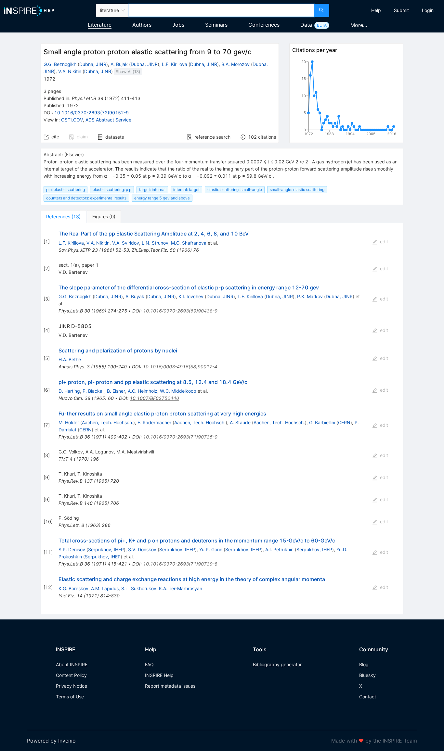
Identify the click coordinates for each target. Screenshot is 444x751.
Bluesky (367, 675)
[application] (346, 99)
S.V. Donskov (142, 549)
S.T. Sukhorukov (138, 588)
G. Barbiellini (322, 422)
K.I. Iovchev (190, 296)
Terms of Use (70, 696)
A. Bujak (119, 64)
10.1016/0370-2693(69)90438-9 (180, 310)
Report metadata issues (170, 686)
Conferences (264, 24)
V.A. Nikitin (69, 71)
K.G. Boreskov (73, 588)
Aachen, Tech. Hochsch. (107, 422)
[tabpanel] (222, 418)
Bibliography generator (277, 664)
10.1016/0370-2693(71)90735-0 (180, 436)
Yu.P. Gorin (210, 549)
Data (306, 24)
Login (428, 10)
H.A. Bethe (70, 359)
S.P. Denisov (72, 549)
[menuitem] (376, 10)
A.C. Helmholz (142, 391)
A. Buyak (134, 296)
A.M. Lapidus (105, 588)
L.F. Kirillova (174, 64)
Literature (99, 24)
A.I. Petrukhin (279, 549)
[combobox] (221, 10)
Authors (141, 24)
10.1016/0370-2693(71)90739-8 (180, 563)
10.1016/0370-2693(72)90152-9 (91, 112)
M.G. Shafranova (188, 243)
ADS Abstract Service (108, 119)
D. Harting (69, 391)
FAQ (149, 664)
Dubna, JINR (92, 64)
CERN (344, 422)
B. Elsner (116, 391)
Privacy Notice (71, 686)
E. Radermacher (154, 422)
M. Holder (69, 422)
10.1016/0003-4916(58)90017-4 (180, 366)
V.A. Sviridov (125, 243)
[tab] (63, 216)
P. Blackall (93, 391)
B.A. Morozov (235, 64)
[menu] (387, 10)
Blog (364, 664)
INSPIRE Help (159, 675)
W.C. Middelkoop (178, 391)
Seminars (216, 24)
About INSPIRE (71, 664)
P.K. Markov (310, 296)
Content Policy (71, 675)
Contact (367, 696)
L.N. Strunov (155, 243)
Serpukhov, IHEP (106, 549)
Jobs (178, 24)
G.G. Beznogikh (60, 64)
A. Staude (240, 422)
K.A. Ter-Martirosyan (180, 588)
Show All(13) (128, 71)
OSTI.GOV (72, 119)
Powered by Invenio (51, 740)
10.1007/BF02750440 (154, 398)
